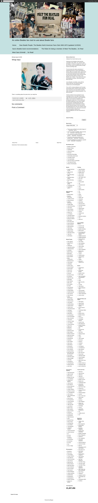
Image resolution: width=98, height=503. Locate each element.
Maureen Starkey (70, 218)
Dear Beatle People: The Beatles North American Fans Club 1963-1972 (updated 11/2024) (50, 45)
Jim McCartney (70, 304)
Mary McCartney (70, 217)
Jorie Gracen (70, 394)
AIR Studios (81, 301)
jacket (80, 194)
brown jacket (81, 181)
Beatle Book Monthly (81, 426)
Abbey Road (81, 303)
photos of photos (70, 479)
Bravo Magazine (82, 435)
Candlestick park (82, 382)
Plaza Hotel (81, 354)
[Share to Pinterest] (34, 98)
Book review (81, 230)
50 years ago (81, 225)
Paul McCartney (70, 174)
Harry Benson (70, 457)
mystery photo (81, 255)
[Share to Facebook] (33, 98)
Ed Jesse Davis (70, 274)
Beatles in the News (71, 146)
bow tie (80, 180)
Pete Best (69, 340)
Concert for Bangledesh (81, 385)
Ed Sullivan (69, 276)
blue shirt (80, 178)
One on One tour (82, 395)
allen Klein (69, 366)
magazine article (82, 475)
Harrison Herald (82, 443)
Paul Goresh (70, 470)
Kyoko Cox (69, 212)
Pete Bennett (70, 338)
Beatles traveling (82, 229)
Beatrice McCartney (69, 197)
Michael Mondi (70, 463)
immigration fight (82, 364)
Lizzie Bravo (70, 406)
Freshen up (81, 388)
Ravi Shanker (70, 349)
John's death (81, 338)
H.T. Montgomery (70, 392)
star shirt (80, 206)
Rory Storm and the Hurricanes (70, 353)
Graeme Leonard (70, 390)
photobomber (70, 474)
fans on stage (70, 445)
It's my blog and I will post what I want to (82, 233)
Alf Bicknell (69, 245)
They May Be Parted (71, 162)
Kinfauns (80, 341)
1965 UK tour (81, 373)
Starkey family (70, 231)
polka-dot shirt (81, 203)
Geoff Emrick (70, 288)
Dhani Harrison (70, 200)
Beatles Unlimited (82, 433)
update (80, 259)
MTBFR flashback (82, 237)
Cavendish (81, 317)
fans (68, 444)
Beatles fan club (70, 377)
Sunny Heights (82, 357)
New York (81, 350)
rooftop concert (82, 413)
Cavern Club (81, 322)
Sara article (81, 241)
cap (79, 183)
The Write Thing (82, 461)
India (80, 335)
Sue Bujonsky (70, 423)
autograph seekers (69, 428)
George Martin (70, 290)
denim (80, 188)
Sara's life (81, 247)
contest (80, 253)
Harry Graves (70, 293)
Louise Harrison (70, 324)
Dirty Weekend (82, 323)
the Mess (80, 480)
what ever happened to (81, 262)
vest (79, 217)
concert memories (71, 430)
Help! (80, 280)
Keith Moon (69, 313)
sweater (80, 211)
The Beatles (69, 185)
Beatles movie (81, 273)
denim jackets (81, 189)
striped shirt (81, 209)
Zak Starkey (69, 235)
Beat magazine (82, 423)
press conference (82, 366)
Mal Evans (69, 329)
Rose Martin (69, 355)
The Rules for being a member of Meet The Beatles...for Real (62, 49)
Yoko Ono (69, 234)
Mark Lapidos (70, 409)
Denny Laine (70, 265)
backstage (81, 405)
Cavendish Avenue (81, 320)
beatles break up (82, 363)
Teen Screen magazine (81, 457)
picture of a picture (69, 482)
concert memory (70, 432)
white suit (80, 219)
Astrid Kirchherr (70, 248)
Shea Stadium (81, 401)
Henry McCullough (69, 297)
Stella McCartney (70, 232)
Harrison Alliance (82, 442)
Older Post (59, 142)
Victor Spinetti (81, 290)
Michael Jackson (70, 333)
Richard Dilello (70, 350)
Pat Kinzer (69, 412)
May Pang (69, 220)
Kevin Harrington (70, 316)
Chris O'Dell (69, 262)
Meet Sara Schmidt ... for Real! (22, 52)
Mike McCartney (70, 335)
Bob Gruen (69, 453)
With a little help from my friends (82, 470)
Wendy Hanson (70, 364)
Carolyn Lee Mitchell (70, 381)
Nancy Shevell (70, 224)
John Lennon (70, 172)
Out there (80, 400)
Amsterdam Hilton (82, 310)
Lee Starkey (69, 213)
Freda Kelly (69, 387)
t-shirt (80, 214)
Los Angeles (81, 346)
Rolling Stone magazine (81, 454)
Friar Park (81, 332)
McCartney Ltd (82, 449)
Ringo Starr (69, 182)
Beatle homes (81, 313)
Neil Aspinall (70, 336)
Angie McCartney (71, 247)
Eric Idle (69, 285)
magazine (81, 473)
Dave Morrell (70, 384)
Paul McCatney (70, 180)
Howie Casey (70, 299)
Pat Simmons (70, 415)
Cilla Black (69, 263)
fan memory (69, 441)
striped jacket (81, 208)
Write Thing (81, 472)
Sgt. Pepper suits (82, 177)
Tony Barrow (70, 361)
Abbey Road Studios (81, 305)
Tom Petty (69, 359)
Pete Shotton (70, 341)
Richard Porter (70, 420)
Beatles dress (81, 172)
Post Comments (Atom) (22, 144)
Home (14, 45)
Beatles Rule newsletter (81, 431)
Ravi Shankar (70, 347)
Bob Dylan (69, 253)
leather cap (81, 197)
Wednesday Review (81, 252)
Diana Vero (69, 270)
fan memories (70, 439)
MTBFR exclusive (82, 235)
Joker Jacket (81, 174)
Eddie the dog (70, 277)
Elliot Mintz (69, 279)
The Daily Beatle (70, 159)
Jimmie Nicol (70, 307)
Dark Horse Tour (82, 386)
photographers (70, 477)
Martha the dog (70, 330)
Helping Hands (82, 333)
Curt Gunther (70, 454)
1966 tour (81, 376)
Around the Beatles (81, 271)
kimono (80, 195)
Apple (80, 311)
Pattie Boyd (69, 228)
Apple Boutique (82, 169)
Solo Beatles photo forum (72, 155)
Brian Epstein (70, 255)
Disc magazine (82, 438)
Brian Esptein (70, 256)
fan (68, 433)
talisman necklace (82, 216)
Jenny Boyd (69, 302)
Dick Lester (69, 271)
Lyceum (80, 394)
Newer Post (14, 142)
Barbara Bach (70, 194)
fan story (69, 442)
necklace (80, 200)
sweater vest (81, 213)
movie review (81, 295)
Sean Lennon (70, 229)
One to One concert (81, 398)
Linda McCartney (70, 215)
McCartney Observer (81, 452)
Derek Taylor (70, 268)
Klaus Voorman (70, 318)
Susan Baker (70, 424)
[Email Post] (26, 98)
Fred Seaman (70, 287)
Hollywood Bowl (82, 392)
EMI (79, 328)
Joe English (69, 311)
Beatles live (81, 381)
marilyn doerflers (70, 473)
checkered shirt (82, 185)
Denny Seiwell (70, 267)
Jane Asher (69, 207)
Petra (68, 418)
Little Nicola (81, 286)
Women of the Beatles (71, 163)
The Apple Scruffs (71, 157)
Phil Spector (69, 346)
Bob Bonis (69, 451)
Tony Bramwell (70, 363)
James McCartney (71, 206)
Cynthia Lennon (70, 198)
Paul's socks (81, 175)
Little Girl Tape (70, 404)
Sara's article (81, 246)
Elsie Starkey (70, 281)
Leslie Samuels (70, 401)
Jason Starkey (70, 209)
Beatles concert (82, 379)
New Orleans (81, 349)
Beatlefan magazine (81, 429)
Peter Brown (70, 344)
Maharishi (69, 327)
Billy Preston (70, 251)
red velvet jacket (82, 205)
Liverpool (80, 343)
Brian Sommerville (70, 259)
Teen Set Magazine (81, 460)
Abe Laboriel (70, 241)
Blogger (51, 500)
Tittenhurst (81, 358)
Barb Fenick (69, 375)
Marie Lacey (70, 407)
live (79, 411)
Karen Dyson (70, 398)
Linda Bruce (69, 403)
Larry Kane (69, 319)
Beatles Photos (70, 148)
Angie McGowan (70, 372)
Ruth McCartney (70, 356)
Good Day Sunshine (81, 440)
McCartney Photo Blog (72, 154)
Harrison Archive (70, 151)
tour (79, 414)
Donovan (69, 273)
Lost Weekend (82, 347)
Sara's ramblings (82, 249)
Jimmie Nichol (70, 305)
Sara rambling (81, 243)
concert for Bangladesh (81, 409)
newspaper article (82, 479)
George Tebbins (70, 389)
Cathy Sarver (70, 383)
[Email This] (29, 98)
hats (79, 192)
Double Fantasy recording (82, 326)
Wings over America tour (81, 404)
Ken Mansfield (70, 315)
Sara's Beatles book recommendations (25, 49)
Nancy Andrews (70, 223)
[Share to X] (31, 98)
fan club (69, 435)
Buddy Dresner (70, 260)
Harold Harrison (70, 292)
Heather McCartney (69, 202)
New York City (81, 352)
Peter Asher (69, 343)
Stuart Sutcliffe (70, 358)
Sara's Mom (81, 244)
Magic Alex (69, 326)
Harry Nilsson (70, 295)
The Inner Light (82, 463)
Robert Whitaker (70, 471)
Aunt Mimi (69, 250)
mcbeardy (81, 199)
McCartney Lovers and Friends (82, 448)
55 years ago (81, 227)
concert (80, 407)
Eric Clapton (70, 284)
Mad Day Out (70, 462)
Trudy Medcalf (70, 426)
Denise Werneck (70, 386)
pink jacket (81, 202)
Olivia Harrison (70, 226)
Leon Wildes (70, 322)
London (80, 344)
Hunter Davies (70, 300)
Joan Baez (69, 310)
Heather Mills (70, 204)
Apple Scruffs (70, 374)
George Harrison (70, 169)
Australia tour (81, 378)
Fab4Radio (69, 149)
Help (80, 278)
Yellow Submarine (82, 293)
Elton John (69, 282)
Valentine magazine (81, 467)
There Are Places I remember (73, 160)
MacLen (80, 445)
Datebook (81, 436)
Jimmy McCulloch (71, 308)
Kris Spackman (70, 399)
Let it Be (80, 284)
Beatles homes (82, 314)
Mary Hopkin (70, 332)
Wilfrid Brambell (82, 292)
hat (79, 191)
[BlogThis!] (30, 98)
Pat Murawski (70, 413)
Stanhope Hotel (82, 355)
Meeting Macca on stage (82, 240)
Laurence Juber (70, 321)
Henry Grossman (70, 459)
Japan (80, 336)
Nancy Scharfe (70, 410)
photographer (70, 476)
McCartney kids (70, 221)
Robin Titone (70, 421)
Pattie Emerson (70, 417)
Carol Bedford (70, 378)
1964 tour (81, 371)
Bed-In (80, 316)
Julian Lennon (70, 210)
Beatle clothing (82, 170)
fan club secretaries (69, 437)
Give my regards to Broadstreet (82, 277)
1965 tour (81, 374)
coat (79, 186)
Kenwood (69, 152)
